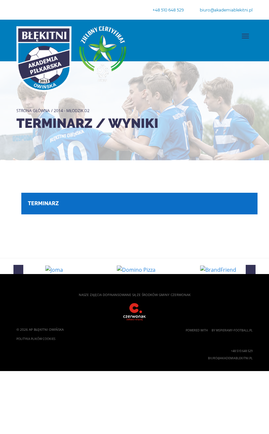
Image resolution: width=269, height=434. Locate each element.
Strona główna (33, 110)
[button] (18, 269)
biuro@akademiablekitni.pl (226, 10)
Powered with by (201, 330)
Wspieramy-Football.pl (234, 330)
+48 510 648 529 (168, 10)
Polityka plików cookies (35, 339)
